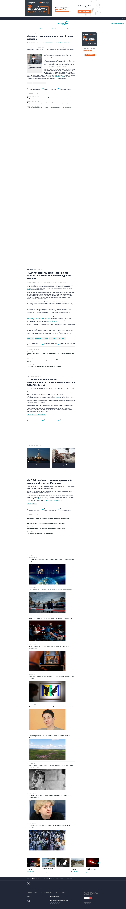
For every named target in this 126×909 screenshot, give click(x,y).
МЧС (33, 338)
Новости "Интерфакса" (54, 896)
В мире (40, 28)
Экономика (46, 28)
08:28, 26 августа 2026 (38, 269)
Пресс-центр (45, 878)
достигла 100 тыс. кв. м (61, 188)
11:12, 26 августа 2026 (36, 477)
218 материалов (89, 872)
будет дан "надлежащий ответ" (53, 500)
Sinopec (29, 338)
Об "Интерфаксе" (14, 18)
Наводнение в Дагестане (74, 868)
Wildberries (39, 201)
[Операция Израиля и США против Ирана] (48, 867)
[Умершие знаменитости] (63, 866)
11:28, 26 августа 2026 (36, 117)
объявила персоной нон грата (45, 498)
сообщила (56, 51)
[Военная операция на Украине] (33, 866)
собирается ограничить (58, 76)
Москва (63, 28)
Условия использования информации (91, 901)
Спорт (51, 28)
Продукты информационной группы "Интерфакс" (46, 892)
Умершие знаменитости (63, 868)
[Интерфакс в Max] (59, 903)
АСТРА (28, 901)
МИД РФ (29, 503)
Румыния (34, 503)
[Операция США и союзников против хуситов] (92, 866)
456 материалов (60, 870)
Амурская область (53, 338)
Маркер (28, 900)
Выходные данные (87, 902)
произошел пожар (69, 187)
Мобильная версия (5, 18)
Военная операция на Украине (33, 868)
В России (34, 28)
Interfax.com (21, 18)
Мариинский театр (37, 83)
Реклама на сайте (59, 878)
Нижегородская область (40, 414)
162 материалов (74, 871)
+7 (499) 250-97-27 (72, 888)
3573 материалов (46, 872)
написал (66, 169)
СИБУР (46, 338)
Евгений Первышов (31, 201)
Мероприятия (62, 18)
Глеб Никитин (30, 414)
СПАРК (28, 896)
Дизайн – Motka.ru (87, 903)
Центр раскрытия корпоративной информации (59, 900)
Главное (29, 28)
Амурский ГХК (62, 338)
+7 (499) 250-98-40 (62, 888)
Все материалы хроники (34, 70)
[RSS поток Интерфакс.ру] (57, 903)
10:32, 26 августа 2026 (36, 376)
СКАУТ (28, 899)
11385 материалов (31, 871)
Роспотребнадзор (39, 338)
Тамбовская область (48, 201)
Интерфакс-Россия (29, 18)
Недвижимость (48, 18)
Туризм (41, 18)
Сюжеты (78, 28)
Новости (73, 28)
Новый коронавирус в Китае (34, 68)
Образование (55, 18)
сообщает (29, 289)
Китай (44, 83)
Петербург (29, 83)
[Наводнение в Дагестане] (77, 866)
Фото (83, 28)
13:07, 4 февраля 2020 (36, 33)
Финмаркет (36, 18)
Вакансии (51, 878)
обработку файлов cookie (83, 886)
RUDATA (52, 899)
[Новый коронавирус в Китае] (34, 59)
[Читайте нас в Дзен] (51, 903)
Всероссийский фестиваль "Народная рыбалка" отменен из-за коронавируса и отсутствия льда (56, 43)
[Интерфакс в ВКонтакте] (55, 903)
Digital (67, 28)
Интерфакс (63, 23)
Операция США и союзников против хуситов (91, 869)
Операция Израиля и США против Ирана (47, 869)
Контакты (29, 878)
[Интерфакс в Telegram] (53, 903)
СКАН (51, 897)
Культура (57, 28)
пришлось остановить (52, 321)
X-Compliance (29, 897)
